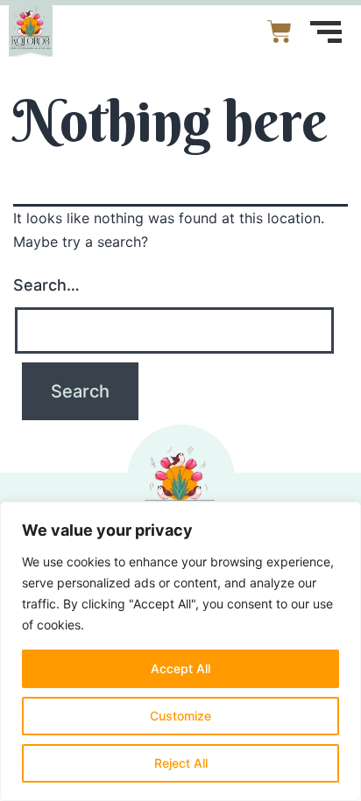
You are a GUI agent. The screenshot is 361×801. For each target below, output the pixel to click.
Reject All (181, 762)
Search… (46, 285)
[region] (180, 651)
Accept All (180, 668)
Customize (180, 715)
